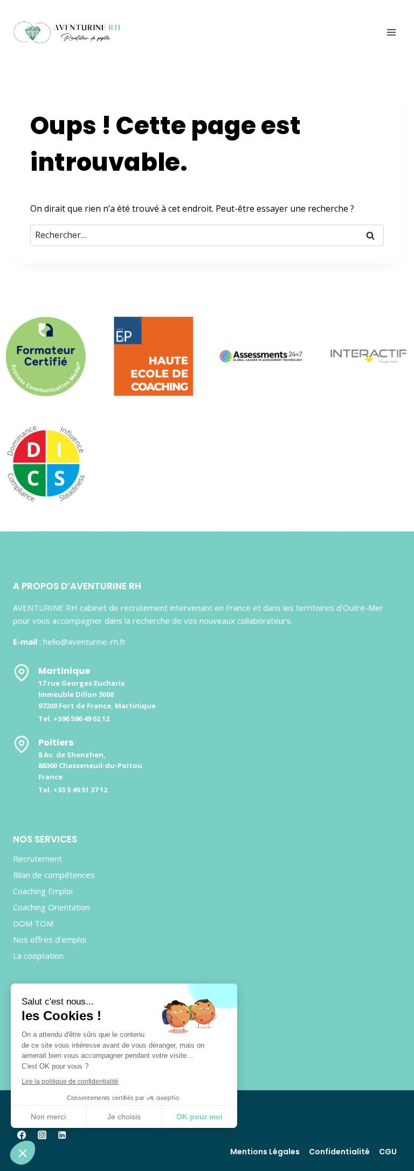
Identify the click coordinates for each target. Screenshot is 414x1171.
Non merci (48, 1116)
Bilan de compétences (54, 874)
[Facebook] (22, 1135)
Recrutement (37, 858)
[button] (23, 1153)
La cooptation (38, 955)
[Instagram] (42, 1135)
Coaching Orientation (51, 907)
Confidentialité (339, 1151)
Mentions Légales (265, 1151)
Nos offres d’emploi (49, 939)
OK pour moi (199, 1116)
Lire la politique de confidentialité (70, 1081)
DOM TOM (33, 923)
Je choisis (124, 1116)
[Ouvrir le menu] (391, 32)
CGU (388, 1151)
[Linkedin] (62, 1135)
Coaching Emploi (43, 891)
